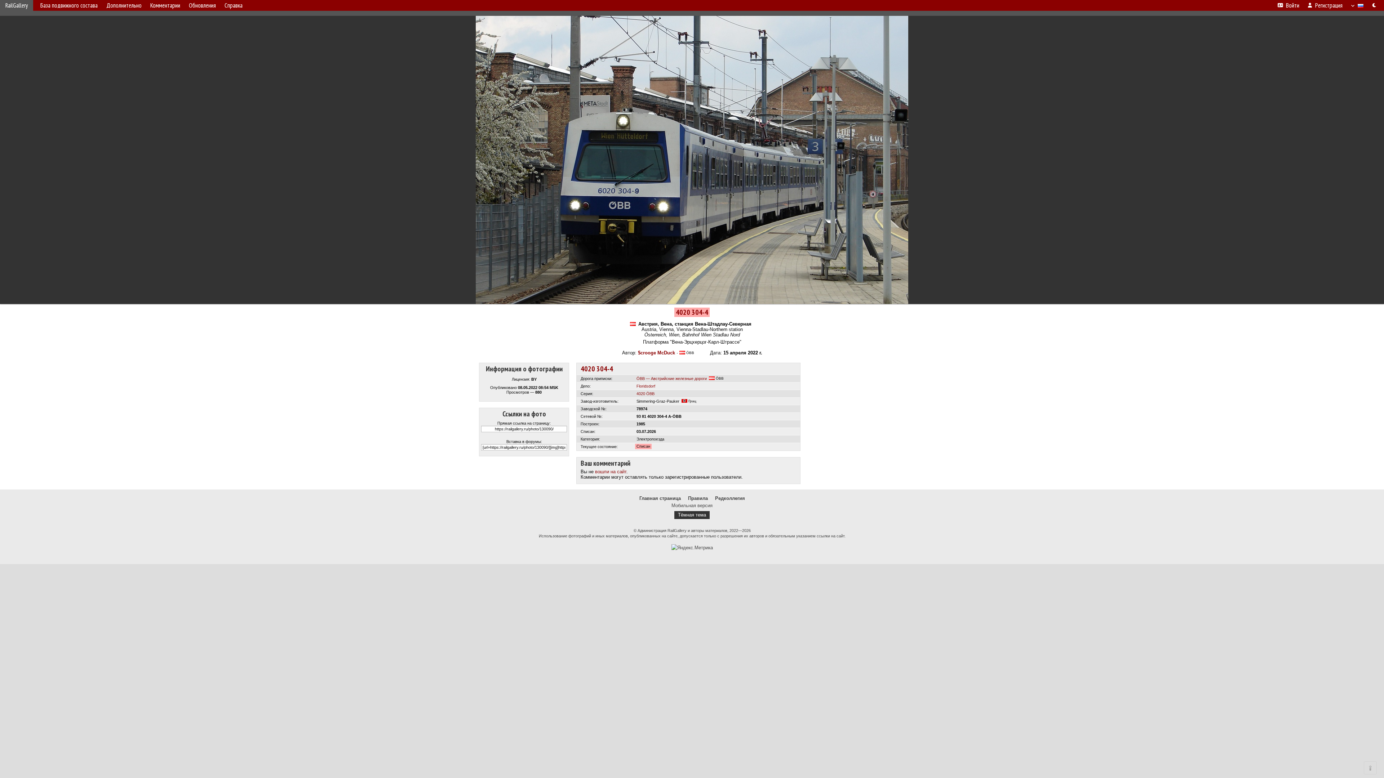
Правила (698, 498)
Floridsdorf (645, 386)
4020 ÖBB (645, 394)
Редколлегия (730, 498)
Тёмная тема (692, 515)
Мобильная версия (692, 505)
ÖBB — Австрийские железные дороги (671, 378)
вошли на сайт (610, 471)
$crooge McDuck (656, 353)
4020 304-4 (597, 369)
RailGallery (16, 5)
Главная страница (660, 498)
